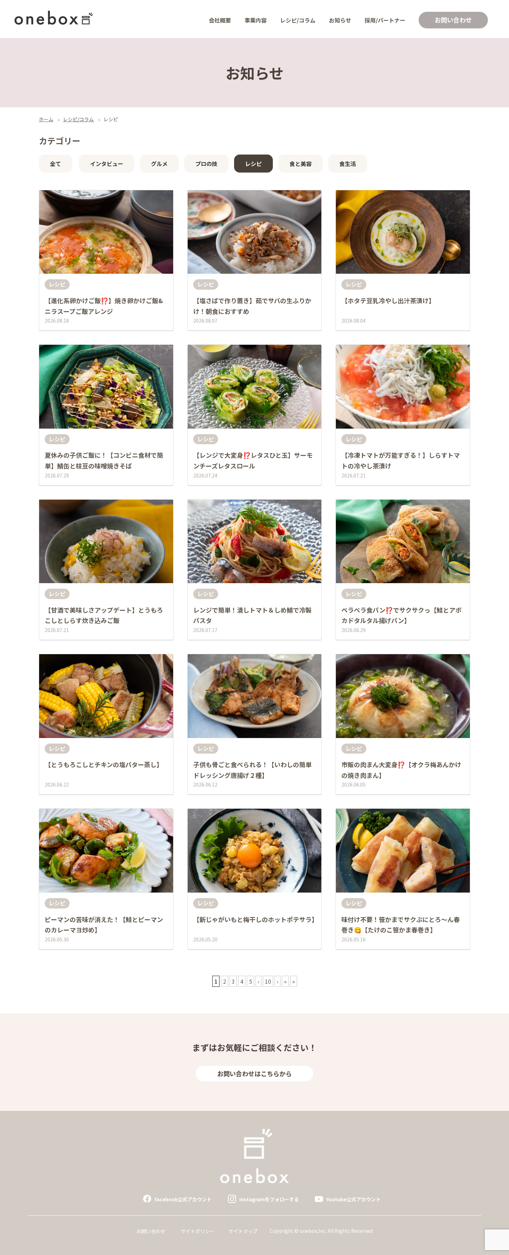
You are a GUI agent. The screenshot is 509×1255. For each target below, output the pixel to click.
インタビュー (106, 163)
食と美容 (300, 163)
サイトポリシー (198, 1231)
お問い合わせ (453, 19)
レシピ (253, 163)
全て (55, 163)
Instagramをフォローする (269, 1199)
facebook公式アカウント (183, 1199)
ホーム (46, 119)
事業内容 (255, 20)
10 (268, 981)
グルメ (159, 163)
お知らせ (340, 20)
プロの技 (206, 163)
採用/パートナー (385, 20)
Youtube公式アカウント (353, 1199)
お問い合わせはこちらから (254, 1073)
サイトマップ (243, 1231)
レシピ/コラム (297, 20)
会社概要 (220, 20)
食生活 (347, 163)
